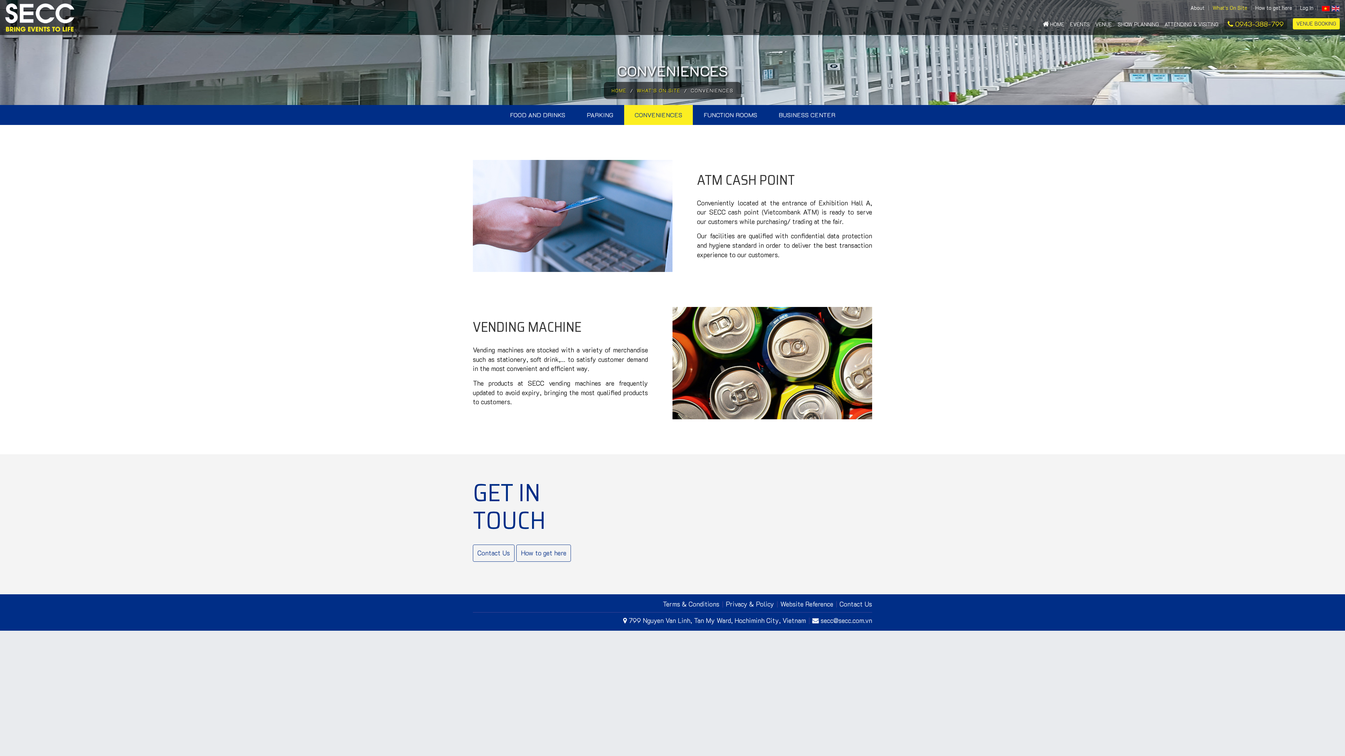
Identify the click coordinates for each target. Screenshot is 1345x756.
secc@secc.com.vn (846, 620)
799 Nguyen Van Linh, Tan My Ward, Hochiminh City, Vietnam (717, 620)
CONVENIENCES (658, 115)
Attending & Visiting (1192, 24)
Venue (1103, 24)
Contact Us (493, 552)
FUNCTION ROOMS (730, 115)
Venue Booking (1316, 23)
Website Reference (806, 604)
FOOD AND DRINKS (537, 115)
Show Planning (1138, 24)
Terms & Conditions (691, 604)
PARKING (600, 115)
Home (1056, 24)
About (1198, 8)
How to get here (1273, 8)
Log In (1306, 8)
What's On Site (1230, 8)
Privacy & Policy (750, 604)
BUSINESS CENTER (807, 115)
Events (1080, 24)
